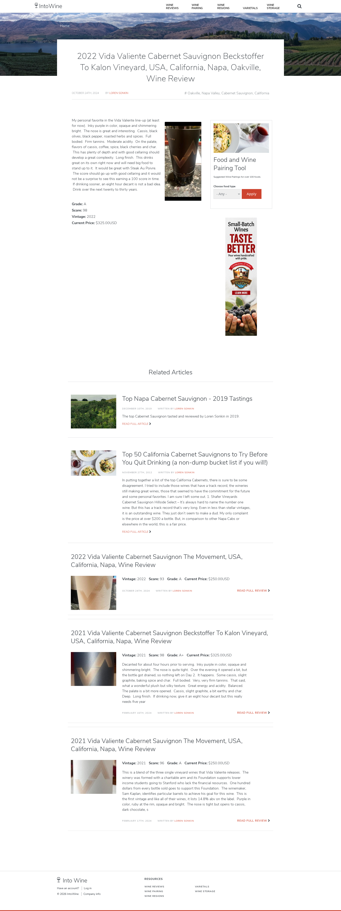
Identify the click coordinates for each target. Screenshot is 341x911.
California (262, 93)
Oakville (194, 93)
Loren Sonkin (118, 93)
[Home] (36, 5)
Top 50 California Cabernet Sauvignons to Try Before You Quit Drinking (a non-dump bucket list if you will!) (195, 458)
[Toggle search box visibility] (299, 6)
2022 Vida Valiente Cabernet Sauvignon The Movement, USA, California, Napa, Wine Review (157, 561)
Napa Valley (211, 93)
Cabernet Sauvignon (237, 93)
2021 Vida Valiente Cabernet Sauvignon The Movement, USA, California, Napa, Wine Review (157, 745)
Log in (88, 888)
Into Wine (75, 880)
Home (64, 25)
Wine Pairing (197, 6)
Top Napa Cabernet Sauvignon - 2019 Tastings (187, 398)
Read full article (135, 424)
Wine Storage (273, 6)
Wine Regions (223, 6)
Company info (92, 894)
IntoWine (50, 6)
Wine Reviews (172, 6)
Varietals (250, 8)
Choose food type (224, 186)
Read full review (252, 591)
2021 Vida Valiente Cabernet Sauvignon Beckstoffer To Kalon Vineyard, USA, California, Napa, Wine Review (169, 637)
